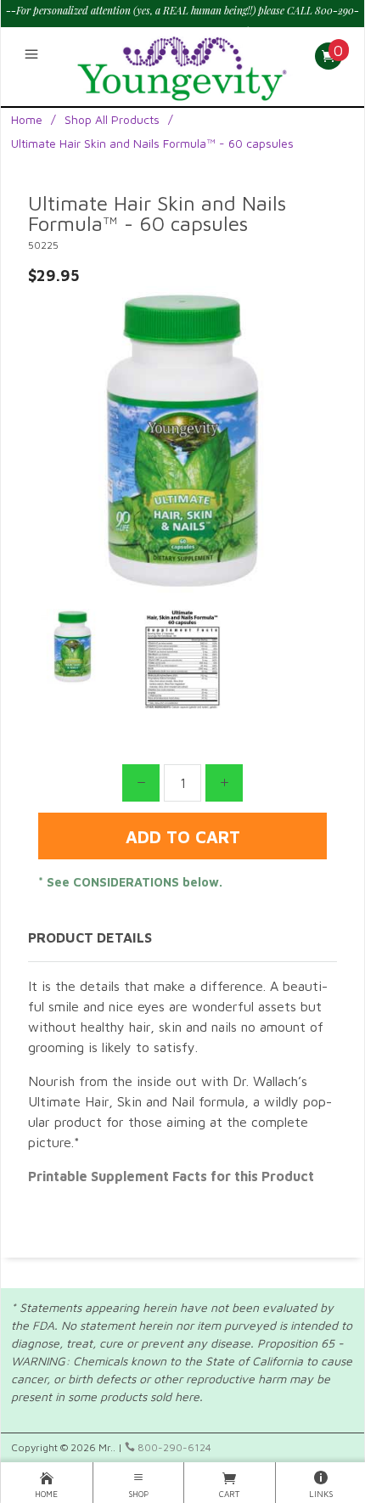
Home (26, 119)
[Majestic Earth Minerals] (182, 63)
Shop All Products (112, 119)
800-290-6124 (173, 1447)
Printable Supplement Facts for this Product (171, 1176)
